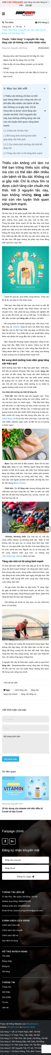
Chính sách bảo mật (11, 925)
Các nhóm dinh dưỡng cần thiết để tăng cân (22, 146)
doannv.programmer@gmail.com (28, 910)
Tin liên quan (9, 771)
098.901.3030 (28, 1027)
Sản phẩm (6, 997)
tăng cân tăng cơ (28, 694)
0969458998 (25, 901)
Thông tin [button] (8, 982)
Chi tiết (29, 5)
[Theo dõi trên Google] (12, 841)
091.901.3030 (13, 1027)
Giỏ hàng (6, 971)
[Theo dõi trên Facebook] (5, 841)
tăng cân (35, 690)
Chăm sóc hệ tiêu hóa (15, 131)
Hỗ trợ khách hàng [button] (14, 951)
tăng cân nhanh (10, 694)
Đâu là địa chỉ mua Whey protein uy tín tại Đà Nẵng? (23, 66)
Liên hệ (5, 1007)
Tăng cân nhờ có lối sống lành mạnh (22, 153)
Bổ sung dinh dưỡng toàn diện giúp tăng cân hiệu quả (19, 138)
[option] (25, 795)
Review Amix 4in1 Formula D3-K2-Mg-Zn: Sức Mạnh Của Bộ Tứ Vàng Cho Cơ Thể (23, 58)
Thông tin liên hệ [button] (13, 892)
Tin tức (5, 1002)
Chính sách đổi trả (10, 935)
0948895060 (24, 906)
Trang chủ (6, 987)
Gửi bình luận (10, 759)
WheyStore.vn (32, 1024)
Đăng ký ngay (24, 876)
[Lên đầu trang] (46, 1042)
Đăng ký (6, 966)
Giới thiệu (6, 992)
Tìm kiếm (6, 956)
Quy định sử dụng (10, 940)
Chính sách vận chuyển (12, 930)
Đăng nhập (7, 961)
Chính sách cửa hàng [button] (16, 920)
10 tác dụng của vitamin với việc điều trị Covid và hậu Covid (25, 74)
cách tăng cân (21, 690)
